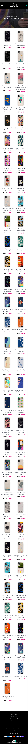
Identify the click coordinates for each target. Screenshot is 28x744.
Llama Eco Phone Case (20, 310)
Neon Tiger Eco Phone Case (20, 535)
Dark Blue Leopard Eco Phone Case (7, 250)
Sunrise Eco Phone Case (20, 473)
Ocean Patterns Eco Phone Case (7, 350)
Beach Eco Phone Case (7, 371)
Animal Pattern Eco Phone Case (20, 411)
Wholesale (14, 725)
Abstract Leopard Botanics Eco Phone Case (7, 432)
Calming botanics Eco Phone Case (20, 149)
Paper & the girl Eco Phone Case (21, 270)
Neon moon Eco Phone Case (20, 189)
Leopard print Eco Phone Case (7, 270)
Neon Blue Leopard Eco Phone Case (20, 229)
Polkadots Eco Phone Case (20, 330)
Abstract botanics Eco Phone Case (20, 290)
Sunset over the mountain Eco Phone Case (7, 494)
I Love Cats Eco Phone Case (7, 44)
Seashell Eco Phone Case (20, 371)
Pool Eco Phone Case (7, 329)
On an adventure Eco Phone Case (7, 86)
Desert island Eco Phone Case (20, 250)
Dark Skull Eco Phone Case (7, 453)
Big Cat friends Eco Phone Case (7, 109)
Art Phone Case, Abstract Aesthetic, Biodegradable (20, 87)
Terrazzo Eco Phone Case (20, 515)
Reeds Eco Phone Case (7, 535)
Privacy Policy (14, 716)
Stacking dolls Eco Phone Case (20, 129)
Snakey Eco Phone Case (7, 65)
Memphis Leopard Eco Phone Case (20, 453)
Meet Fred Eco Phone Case (20, 209)
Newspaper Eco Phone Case (7, 515)
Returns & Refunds (14, 718)
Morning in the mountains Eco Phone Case (20, 65)
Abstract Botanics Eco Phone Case (7, 149)
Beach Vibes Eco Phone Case (21, 493)
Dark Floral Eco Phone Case (20, 169)
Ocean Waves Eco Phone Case (20, 350)
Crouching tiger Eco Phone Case (7, 129)
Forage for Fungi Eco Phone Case (7, 209)
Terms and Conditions (14, 722)
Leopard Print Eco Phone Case (7, 169)
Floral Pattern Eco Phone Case (7, 391)
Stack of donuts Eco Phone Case (7, 189)
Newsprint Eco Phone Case (20, 431)
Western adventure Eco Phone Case (20, 44)
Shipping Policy (14, 720)
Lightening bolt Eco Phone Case (20, 109)
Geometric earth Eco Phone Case (7, 411)
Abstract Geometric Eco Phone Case (7, 290)
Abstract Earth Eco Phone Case (7, 229)
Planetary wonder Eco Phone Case (7, 310)
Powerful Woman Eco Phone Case (7, 473)
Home (8, 16)
